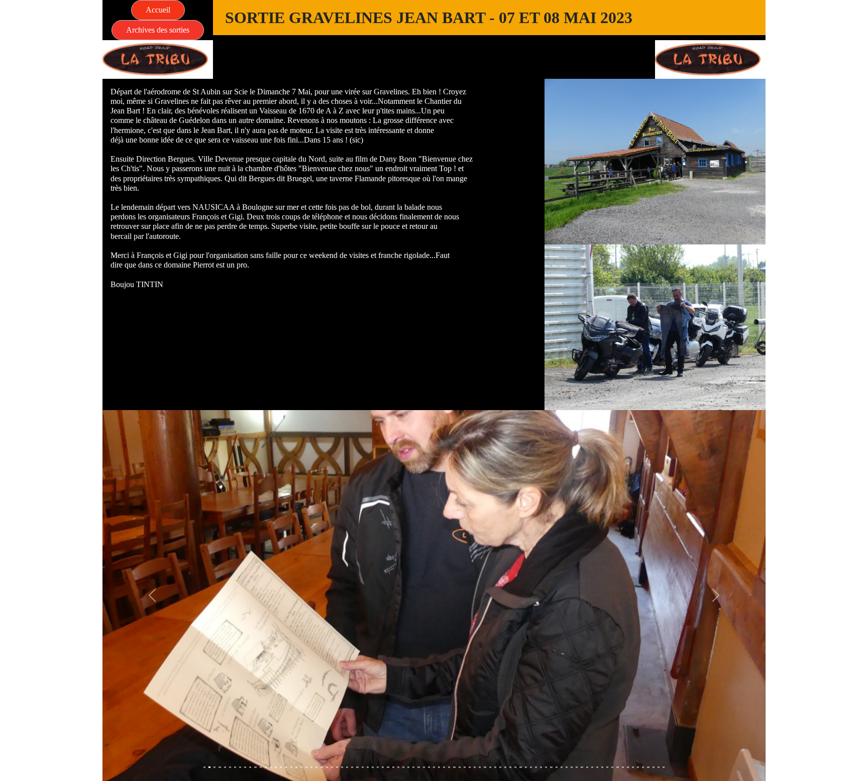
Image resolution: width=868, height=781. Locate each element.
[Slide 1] (204, 767)
